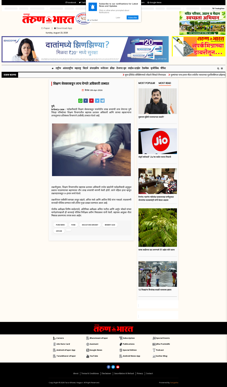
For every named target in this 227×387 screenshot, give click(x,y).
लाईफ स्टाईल (134, 68)
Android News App (131, 356)
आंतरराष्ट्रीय (68, 68)
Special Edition (130, 350)
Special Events (163, 338)
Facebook (71, 2)
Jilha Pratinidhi (163, 344)
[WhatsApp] (80, 101)
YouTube (94, 356)
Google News (155, 2)
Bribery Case (110, 225)
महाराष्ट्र (78, 68)
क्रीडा (112, 68)
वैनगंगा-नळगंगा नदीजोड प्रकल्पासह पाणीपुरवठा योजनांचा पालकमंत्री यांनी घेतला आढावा (156, 198)
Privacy (140, 373)
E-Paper (45, 28)
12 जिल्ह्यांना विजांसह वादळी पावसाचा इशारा (154, 290)
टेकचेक (145, 68)
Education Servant (90, 225)
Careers (60, 338)
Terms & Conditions (90, 373)
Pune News (60, 225)
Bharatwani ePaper (99, 338)
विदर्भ (85, 68)
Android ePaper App (65, 350)
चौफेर (163, 68)
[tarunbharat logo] (113, 328)
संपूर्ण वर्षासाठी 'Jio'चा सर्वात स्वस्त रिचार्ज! (154, 157)
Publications (129, 344)
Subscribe (132, 17)
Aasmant (94, 344)
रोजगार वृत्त (121, 68)
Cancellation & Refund (124, 373)
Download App (64, 28)
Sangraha (174, 382)
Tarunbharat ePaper (66, 356)
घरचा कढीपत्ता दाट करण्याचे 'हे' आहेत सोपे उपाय (156, 250)
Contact (149, 373)
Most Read (165, 83)
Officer (59, 231)
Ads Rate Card (63, 344)
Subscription (129, 338)
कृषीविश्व (155, 68)
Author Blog (161, 356)
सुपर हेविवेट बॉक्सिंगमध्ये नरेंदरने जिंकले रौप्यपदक (138, 74)
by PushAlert (94, 20)
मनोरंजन (104, 68)
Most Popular (146, 83)
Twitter (84, 2)
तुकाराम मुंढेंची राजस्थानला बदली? (151, 117)
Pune (73, 225)
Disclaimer (106, 373)
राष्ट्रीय (58, 68)
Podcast (160, 350)
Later (118, 17)
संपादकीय (94, 68)
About (75, 373)
